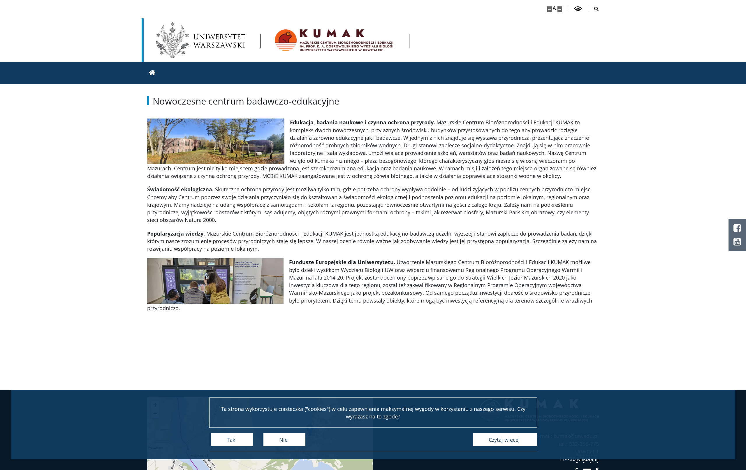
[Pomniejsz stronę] (559, 9)
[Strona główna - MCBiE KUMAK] (334, 40)
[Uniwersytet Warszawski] (200, 40)
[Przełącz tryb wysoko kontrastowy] (578, 8)
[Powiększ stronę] (549, 9)
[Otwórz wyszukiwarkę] (594, 9)
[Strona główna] (152, 73)
